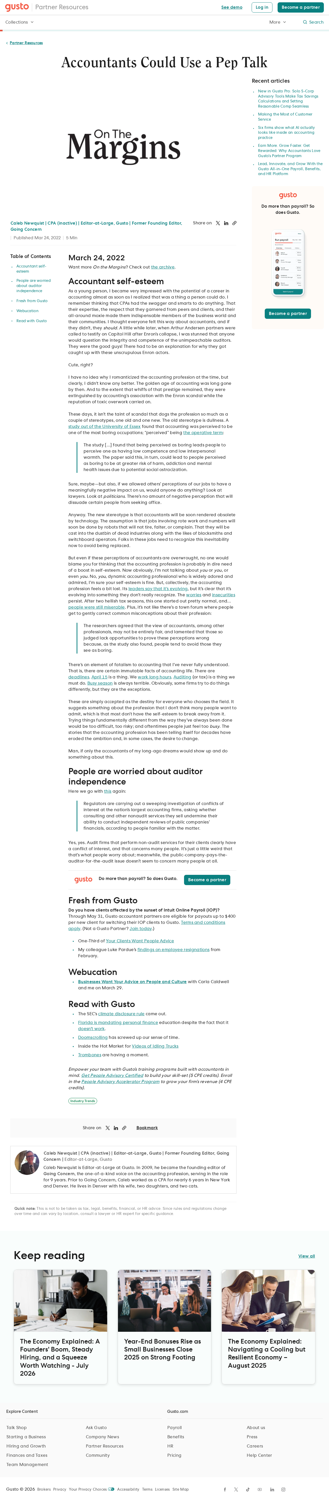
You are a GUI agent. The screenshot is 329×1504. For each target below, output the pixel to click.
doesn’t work (91, 1029)
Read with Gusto (31, 321)
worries (193, 595)
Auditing (182, 677)
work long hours (154, 677)
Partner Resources (61, 7)
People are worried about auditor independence (33, 286)
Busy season (100, 683)
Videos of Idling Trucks (155, 1046)
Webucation (27, 311)
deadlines (78, 677)
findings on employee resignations (174, 950)
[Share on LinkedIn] (226, 223)
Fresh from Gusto (32, 301)
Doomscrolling (93, 1038)
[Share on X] (218, 223)
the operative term (203, 433)
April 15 (100, 677)
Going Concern (59, 1174)
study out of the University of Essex (104, 427)
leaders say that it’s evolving (158, 589)
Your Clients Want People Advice (140, 941)
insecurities (223, 595)
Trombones (89, 1055)
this (107, 791)
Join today (141, 929)
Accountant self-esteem (31, 269)
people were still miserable (96, 607)
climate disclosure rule (121, 1014)
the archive (163, 267)
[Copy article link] (234, 223)
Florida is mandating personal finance (118, 1023)
